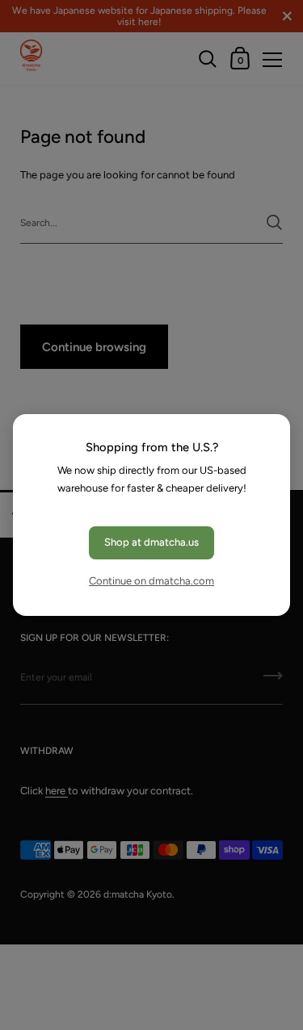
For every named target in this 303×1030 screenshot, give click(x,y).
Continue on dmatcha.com (151, 581)
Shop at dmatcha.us (151, 542)
